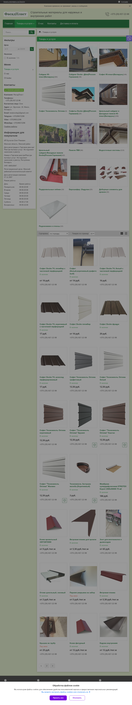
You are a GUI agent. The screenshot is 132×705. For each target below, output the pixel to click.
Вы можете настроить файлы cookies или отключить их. (65, 692)
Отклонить (77, 698)
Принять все (58, 698)
